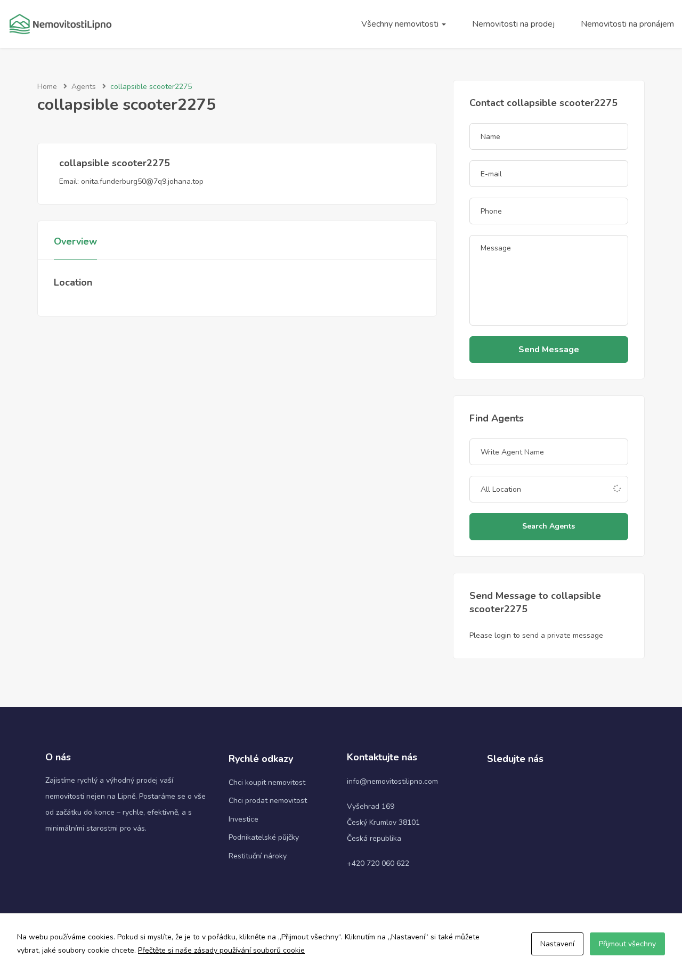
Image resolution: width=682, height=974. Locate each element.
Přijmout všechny (627, 944)
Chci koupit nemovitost (267, 782)
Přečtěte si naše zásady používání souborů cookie (221, 950)
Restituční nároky (258, 856)
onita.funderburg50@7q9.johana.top (142, 181)
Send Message (548, 349)
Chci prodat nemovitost (268, 801)
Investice (243, 819)
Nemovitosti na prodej (513, 24)
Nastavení (557, 944)
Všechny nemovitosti (401, 24)
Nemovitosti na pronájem (627, 24)
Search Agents (548, 526)
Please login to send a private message (536, 635)
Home (47, 87)
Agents (83, 87)
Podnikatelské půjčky (264, 837)
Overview (75, 241)
